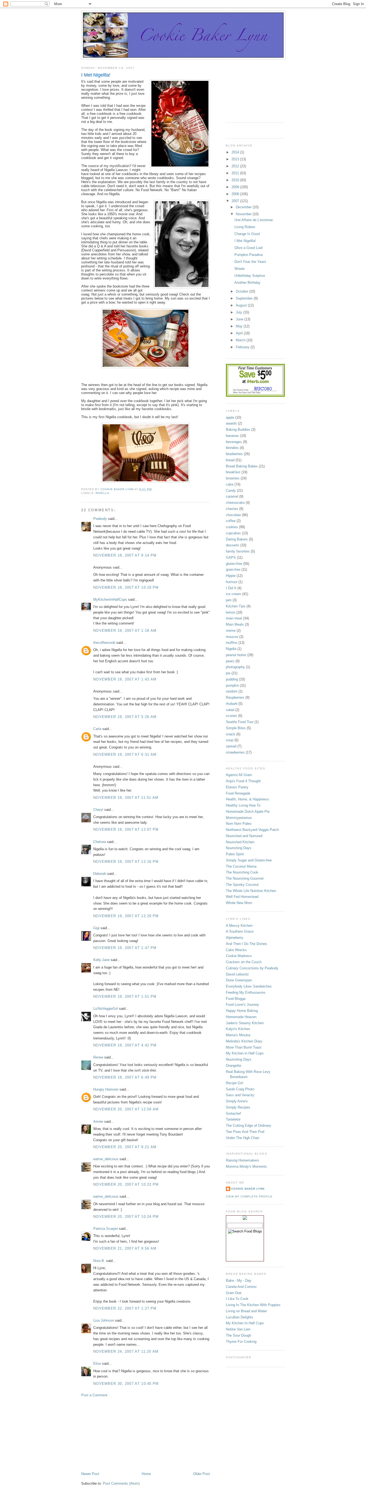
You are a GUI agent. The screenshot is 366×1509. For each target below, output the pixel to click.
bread (230, 460)
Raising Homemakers (242, 1160)
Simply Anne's (237, 1101)
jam (228, 600)
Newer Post (90, 1474)
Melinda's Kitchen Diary (244, 1041)
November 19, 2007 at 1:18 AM (124, 631)
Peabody (100, 519)
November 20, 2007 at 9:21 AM (124, 1147)
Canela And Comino (241, 1287)
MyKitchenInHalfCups (110, 599)
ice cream (233, 594)
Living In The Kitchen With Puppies (253, 1305)
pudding (232, 679)
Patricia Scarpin (105, 1229)
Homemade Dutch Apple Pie (248, 812)
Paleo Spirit (235, 854)
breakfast (233, 472)
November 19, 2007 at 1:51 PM (124, 996)
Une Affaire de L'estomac (253, 220)
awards (231, 423)
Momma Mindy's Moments (246, 1166)
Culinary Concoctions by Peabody (252, 968)
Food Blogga (235, 999)
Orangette (233, 1066)
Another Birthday (247, 283)
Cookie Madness (239, 956)
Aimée (98, 1122)
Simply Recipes (238, 1107)
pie (228, 673)
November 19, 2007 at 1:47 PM (124, 948)
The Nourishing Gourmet (245, 878)
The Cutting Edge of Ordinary (248, 1126)
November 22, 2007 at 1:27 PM (124, 1308)
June (240, 319)
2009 (235, 187)
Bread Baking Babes (242, 466)
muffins (231, 643)
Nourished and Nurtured (244, 836)
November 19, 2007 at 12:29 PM (126, 916)
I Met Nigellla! (245, 241)
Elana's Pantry (237, 787)
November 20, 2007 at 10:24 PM (126, 1217)
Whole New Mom (239, 903)
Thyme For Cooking (241, 1342)
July (239, 312)
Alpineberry (234, 938)
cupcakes (233, 533)
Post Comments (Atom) (121, 1483)
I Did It (231, 588)
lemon (230, 612)
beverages (234, 442)
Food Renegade (238, 793)
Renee (98, 1057)
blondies (232, 448)
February (243, 347)
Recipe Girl (234, 1083)
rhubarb (231, 704)
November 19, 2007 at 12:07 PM (126, 829)
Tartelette (233, 1119)
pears (230, 661)
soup (229, 740)
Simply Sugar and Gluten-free (249, 860)
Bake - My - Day (238, 1281)
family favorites (238, 551)
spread (231, 746)
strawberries (235, 752)
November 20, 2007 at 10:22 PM (126, 1184)
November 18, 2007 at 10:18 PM (126, 587)
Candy (231, 491)
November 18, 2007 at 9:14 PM (124, 555)
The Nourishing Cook (242, 872)
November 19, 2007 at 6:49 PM (124, 1077)
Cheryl (98, 810)
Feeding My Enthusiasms (246, 992)
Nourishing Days (238, 848)
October (242, 291)
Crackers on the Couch (244, 962)
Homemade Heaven (241, 1017)
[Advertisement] (121, 1434)
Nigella (102, 492)
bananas (232, 436)
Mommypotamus (239, 818)
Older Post (201, 1474)
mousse (232, 637)
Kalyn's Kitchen (238, 1029)
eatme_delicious (105, 1159)
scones (231, 716)
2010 (235, 180)
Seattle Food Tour (239, 722)
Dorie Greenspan (239, 980)
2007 (235, 201)
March (241, 340)
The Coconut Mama (241, 866)
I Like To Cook (237, 1299)
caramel (232, 496)
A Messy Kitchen (239, 926)
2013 (235, 159)
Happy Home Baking (242, 1011)
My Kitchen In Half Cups (245, 1323)
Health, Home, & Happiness (247, 799)
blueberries (234, 454)
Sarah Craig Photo (240, 1089)
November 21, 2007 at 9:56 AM (124, 1248)
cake (229, 484)
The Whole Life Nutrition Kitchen (251, 891)
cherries (232, 509)
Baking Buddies (238, 430)
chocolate (233, 515)
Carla (97, 729)
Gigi (96, 928)
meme (231, 631)
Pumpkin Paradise (248, 255)
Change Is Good (247, 234)
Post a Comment (94, 1395)
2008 (235, 194)
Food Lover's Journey (242, 1005)
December (244, 207)
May (240, 326)
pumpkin (232, 685)
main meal (234, 618)
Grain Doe (233, 1293)
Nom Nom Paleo (238, 824)
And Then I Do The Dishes (246, 944)
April (240, 333)
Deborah (99, 874)
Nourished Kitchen (240, 842)
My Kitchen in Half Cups (245, 1053)
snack (230, 734)
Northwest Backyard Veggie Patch (252, 830)
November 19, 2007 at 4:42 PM (124, 1045)
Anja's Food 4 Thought (243, 781)
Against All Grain (239, 775)
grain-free (233, 570)
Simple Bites (236, 728)
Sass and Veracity (240, 1095)
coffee (231, 521)
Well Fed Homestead (242, 897)
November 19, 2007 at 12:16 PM (126, 862)
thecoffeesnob (104, 643)
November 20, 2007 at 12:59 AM (126, 1109)
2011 (235, 173)
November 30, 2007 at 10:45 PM (126, 1384)
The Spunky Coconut (242, 885)
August (242, 305)
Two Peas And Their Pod (245, 1132)
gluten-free (234, 564)
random (231, 691)
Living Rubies (244, 227)
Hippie (231, 576)
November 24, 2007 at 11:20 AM (126, 1351)
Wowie (239, 269)
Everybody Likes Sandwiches (249, 986)
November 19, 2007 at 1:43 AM (124, 679)
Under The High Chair (242, 1138)
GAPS (231, 557)
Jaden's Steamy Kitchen (245, 1023)
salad (230, 710)
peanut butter (236, 655)
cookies (232, 527)
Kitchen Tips (235, 606)
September (245, 298)
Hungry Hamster (105, 1089)
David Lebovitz (237, 974)
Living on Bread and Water (246, 1311)
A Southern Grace (239, 931)
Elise (97, 1363)
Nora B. (99, 1261)
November (244, 214)
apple (230, 417)
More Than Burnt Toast (244, 1047)
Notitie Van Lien (238, 1329)
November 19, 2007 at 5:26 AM (124, 717)
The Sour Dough (238, 1335)
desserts (232, 545)
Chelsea (99, 842)
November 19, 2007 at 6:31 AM (124, 754)
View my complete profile (249, 1196)
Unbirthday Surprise (249, 276)
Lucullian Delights (239, 1317)
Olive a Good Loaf (248, 248)
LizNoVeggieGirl (105, 1009)
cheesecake (235, 503)
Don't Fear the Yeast (250, 262)
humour (231, 582)
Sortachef (233, 1113)
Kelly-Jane (101, 960)
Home (146, 1474)
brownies (233, 478)
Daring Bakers (237, 539)
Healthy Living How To (243, 805)
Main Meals (235, 624)
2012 (235, 166)
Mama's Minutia (238, 1035)
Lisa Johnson (103, 1320)
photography (235, 667)
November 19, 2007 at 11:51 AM (126, 798)
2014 (235, 152)
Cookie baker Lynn (247, 1188)
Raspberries (235, 697)
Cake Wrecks (236, 950)
